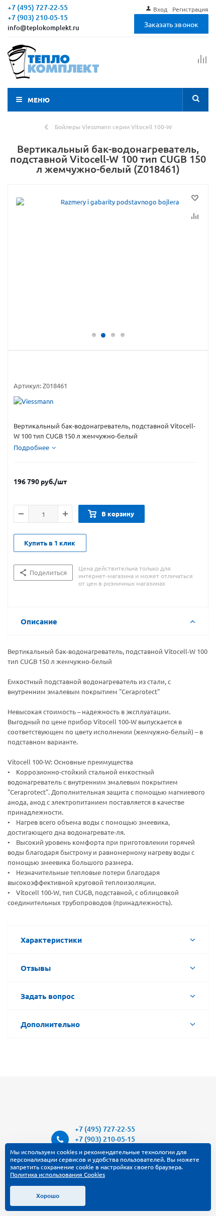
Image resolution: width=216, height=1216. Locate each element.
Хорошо (47, 1195)
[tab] (35, 448)
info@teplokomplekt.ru (43, 27)
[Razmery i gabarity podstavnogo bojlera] (108, 262)
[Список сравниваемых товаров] (202, 63)
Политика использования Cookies (57, 1174)
